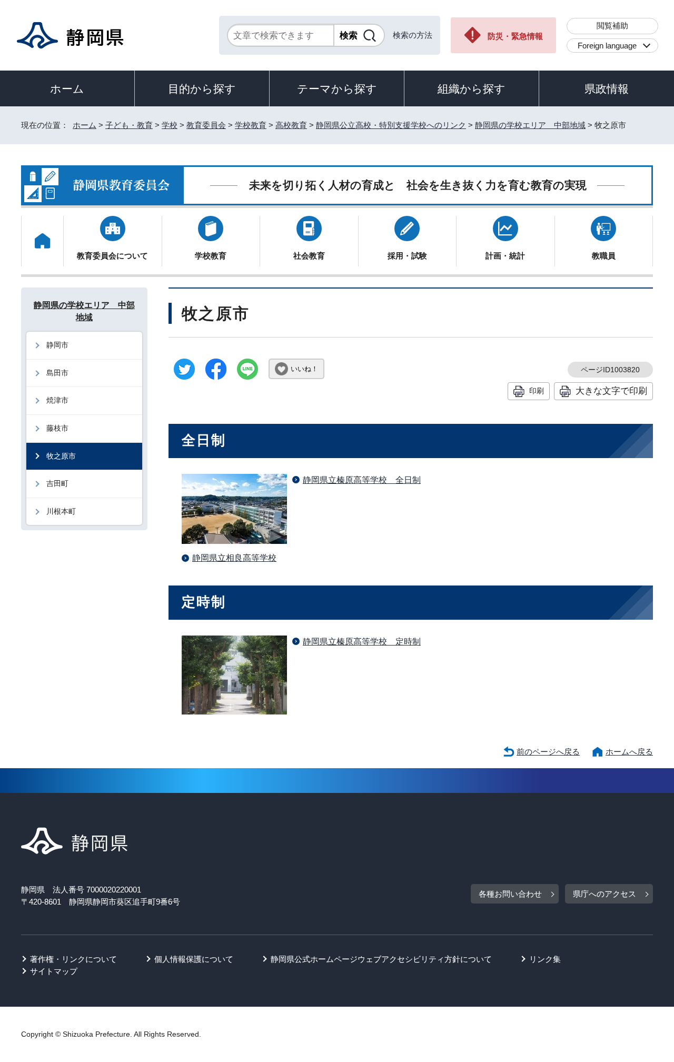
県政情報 (606, 89)
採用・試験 (407, 255)
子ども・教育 (129, 125)
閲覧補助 (612, 25)
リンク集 (545, 959)
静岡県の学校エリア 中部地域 (530, 125)
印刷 (536, 390)
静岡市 (57, 345)
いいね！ (304, 369)
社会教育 (309, 255)
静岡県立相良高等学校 (234, 557)
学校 (169, 125)
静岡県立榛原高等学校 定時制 (362, 641)
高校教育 (291, 125)
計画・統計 (505, 255)
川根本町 (61, 511)
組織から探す (472, 89)
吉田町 (57, 483)
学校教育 (250, 125)
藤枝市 (57, 428)
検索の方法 (412, 35)
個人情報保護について (193, 959)
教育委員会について (112, 255)
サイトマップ (53, 971)
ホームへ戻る (629, 751)
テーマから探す (337, 89)
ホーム (67, 89)
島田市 (57, 373)
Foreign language (607, 45)
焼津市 (57, 400)
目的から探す (202, 89)
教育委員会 (206, 125)
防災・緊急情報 (515, 36)
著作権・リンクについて (73, 959)
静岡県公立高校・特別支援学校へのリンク (391, 125)
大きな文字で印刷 (611, 390)
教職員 (604, 255)
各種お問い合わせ (510, 893)
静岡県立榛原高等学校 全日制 (362, 479)
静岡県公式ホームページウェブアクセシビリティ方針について (381, 959)
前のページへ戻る (548, 751)
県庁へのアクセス (604, 893)
